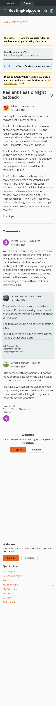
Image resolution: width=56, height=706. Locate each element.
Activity (6, 580)
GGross (14, 240)
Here (18, 37)
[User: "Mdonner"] (6, 108)
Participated (9, 602)
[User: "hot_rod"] (6, 298)
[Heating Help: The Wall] (24, 11)
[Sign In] (51, 11)
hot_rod (15, 296)
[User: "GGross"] (6, 242)
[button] (51, 95)
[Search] (46, 11)
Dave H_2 (15, 363)
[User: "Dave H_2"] (6, 364)
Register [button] (36, 449)
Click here (9, 66)
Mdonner (15, 106)
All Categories (10, 571)
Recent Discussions (12, 575)
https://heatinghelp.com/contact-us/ (22, 55)
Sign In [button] (18, 449)
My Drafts (28, 593)
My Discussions (11, 589)
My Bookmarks (28, 584)
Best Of (7, 597)
